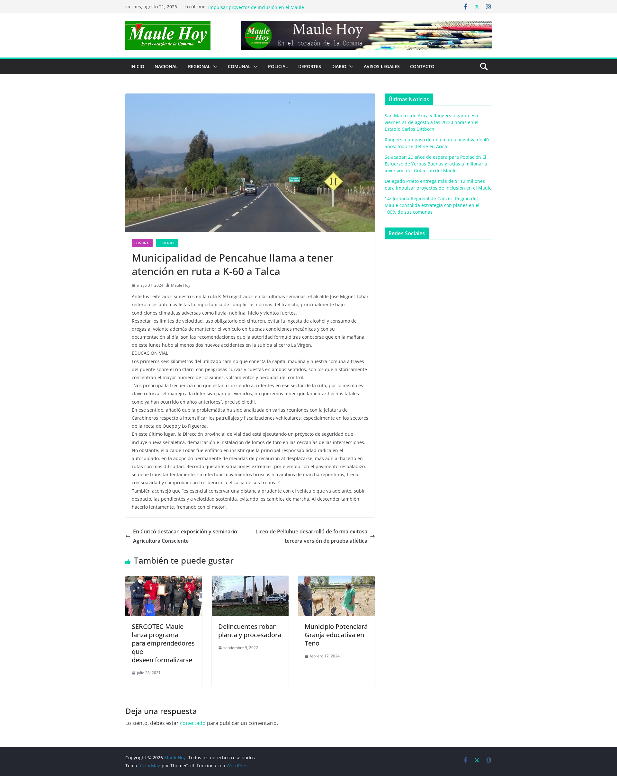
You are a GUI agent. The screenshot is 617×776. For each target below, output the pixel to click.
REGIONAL (199, 66)
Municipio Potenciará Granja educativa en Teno (336, 634)
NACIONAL (166, 66)
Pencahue (166, 243)
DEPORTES (309, 66)
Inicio (137, 66)
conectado (193, 723)
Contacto (422, 66)
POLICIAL (278, 66)
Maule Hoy (180, 285)
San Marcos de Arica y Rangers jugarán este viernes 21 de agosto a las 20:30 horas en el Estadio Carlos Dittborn (432, 122)
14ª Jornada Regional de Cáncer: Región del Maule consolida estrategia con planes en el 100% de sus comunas (432, 205)
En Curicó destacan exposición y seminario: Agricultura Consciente (185, 536)
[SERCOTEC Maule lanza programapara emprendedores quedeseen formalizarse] (163, 580)
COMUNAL (239, 66)
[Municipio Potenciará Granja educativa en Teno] (336, 580)
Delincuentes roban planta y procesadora (249, 630)
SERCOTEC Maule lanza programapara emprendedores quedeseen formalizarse (163, 643)
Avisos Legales (382, 66)
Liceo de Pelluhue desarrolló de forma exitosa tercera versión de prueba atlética (311, 536)
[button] (214, 66)
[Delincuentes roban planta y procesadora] (250, 580)
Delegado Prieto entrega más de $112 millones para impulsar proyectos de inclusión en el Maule (264, 10)
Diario (338, 66)
